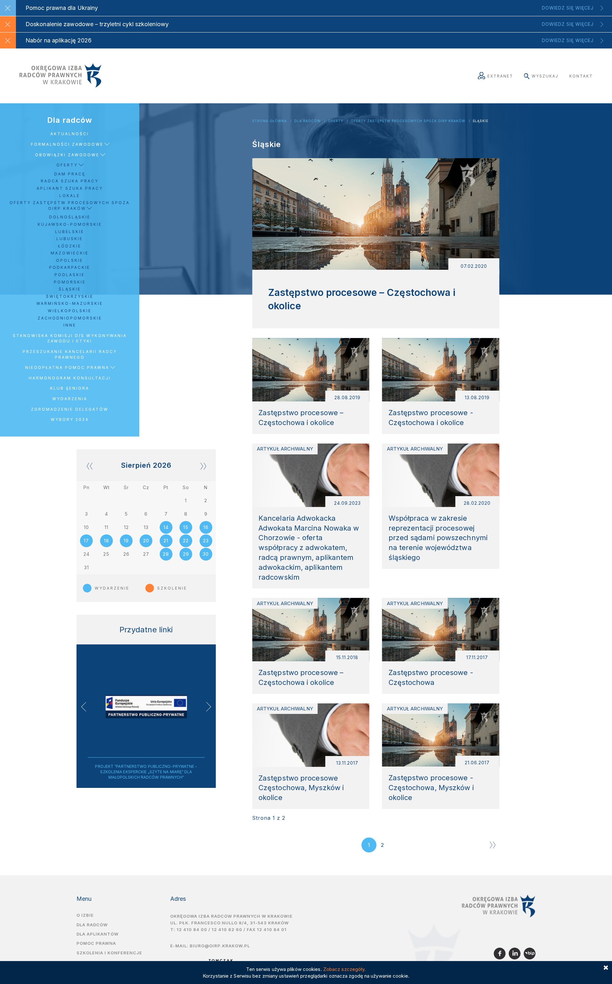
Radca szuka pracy (69, 181)
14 (166, 527)
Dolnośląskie (70, 217)
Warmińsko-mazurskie (69, 303)
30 (206, 554)
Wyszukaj (545, 76)
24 (87, 554)
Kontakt (581, 76)
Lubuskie (69, 238)
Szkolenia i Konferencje (109, 952)
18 (106, 540)
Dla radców (307, 121)
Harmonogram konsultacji (70, 378)
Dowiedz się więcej (568, 8)
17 (86, 540)
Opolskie (69, 260)
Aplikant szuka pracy (70, 188)
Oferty (335, 121)
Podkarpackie (69, 267)
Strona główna (269, 121)
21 (166, 540)
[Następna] (492, 845)
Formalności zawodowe (67, 144)
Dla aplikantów (97, 933)
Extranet (500, 76)
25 (106, 554)
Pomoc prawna (96, 943)
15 (185, 527)
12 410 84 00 (192, 929)
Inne (69, 325)
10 (86, 527)
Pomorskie (70, 282)
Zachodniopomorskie (70, 318)
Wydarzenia (69, 398)
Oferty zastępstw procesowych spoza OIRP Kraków (408, 121)
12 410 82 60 (227, 929)
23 (206, 540)
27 (146, 554)
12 (126, 527)
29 (186, 554)
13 (146, 527)
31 (86, 567)
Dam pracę (69, 174)
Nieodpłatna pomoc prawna (67, 367)
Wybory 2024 (70, 419)
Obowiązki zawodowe (67, 154)
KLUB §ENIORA (69, 388)
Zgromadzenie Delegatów (69, 409)
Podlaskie (70, 274)
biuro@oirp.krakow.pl (220, 945)
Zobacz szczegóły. (344, 969)
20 (146, 540)
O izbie (85, 915)
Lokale (69, 195)
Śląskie (480, 121)
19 (126, 540)
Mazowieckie (70, 253)
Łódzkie (69, 246)
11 (106, 527)
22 (186, 540)
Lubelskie (69, 231)
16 (205, 527)
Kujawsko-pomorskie (70, 224)
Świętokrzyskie (69, 296)
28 (166, 554)
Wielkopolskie (69, 310)
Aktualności (69, 133)
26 (126, 554)
